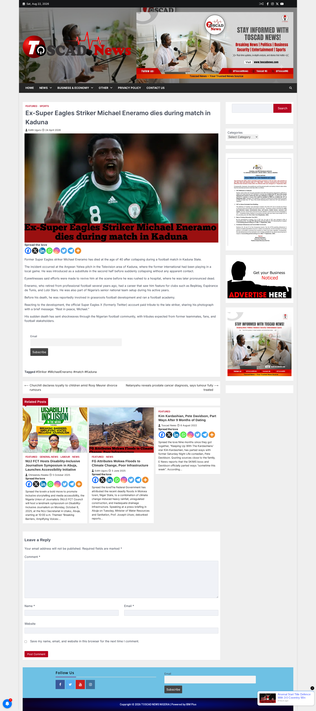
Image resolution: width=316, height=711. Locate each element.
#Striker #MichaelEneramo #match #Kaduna (66, 372)
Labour (65, 456)
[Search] (290, 88)
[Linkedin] (291, 4)
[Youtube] (282, 4)
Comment (32, 557)
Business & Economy (73, 88)
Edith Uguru (34, 130)
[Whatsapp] (49, 250)
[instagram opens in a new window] (90, 684)
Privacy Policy (129, 88)
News (43, 88)
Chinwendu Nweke (38, 475)
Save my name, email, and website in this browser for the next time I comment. (84, 641)
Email (33, 336)
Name (30, 606)
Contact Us (155, 88)
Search (282, 108)
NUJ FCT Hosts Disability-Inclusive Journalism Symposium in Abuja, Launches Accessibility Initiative (52, 465)
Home (29, 88)
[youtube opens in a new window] (80, 684)
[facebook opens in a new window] (60, 684)
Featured (31, 106)
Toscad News (168, 425)
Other (103, 88)
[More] (78, 250)
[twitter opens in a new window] (70, 684)
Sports (44, 106)
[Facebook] (268, 4)
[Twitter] (277, 4)
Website (30, 623)
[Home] (287, 4)
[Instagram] (56, 250)
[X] (35, 250)
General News (49, 456)
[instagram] (272, 4)
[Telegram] (71, 250)
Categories (234, 132)
